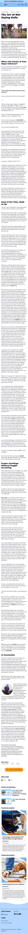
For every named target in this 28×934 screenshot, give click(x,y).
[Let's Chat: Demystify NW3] (6, 801)
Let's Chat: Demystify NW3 (18, 800)
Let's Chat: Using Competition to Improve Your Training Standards (19, 793)
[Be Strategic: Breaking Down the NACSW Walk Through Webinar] (14, 831)
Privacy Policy (4, 921)
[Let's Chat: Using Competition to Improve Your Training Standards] (6, 792)
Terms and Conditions (6, 923)
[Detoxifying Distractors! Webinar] (14, 879)
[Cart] (22, 5)
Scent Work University (10, 709)
